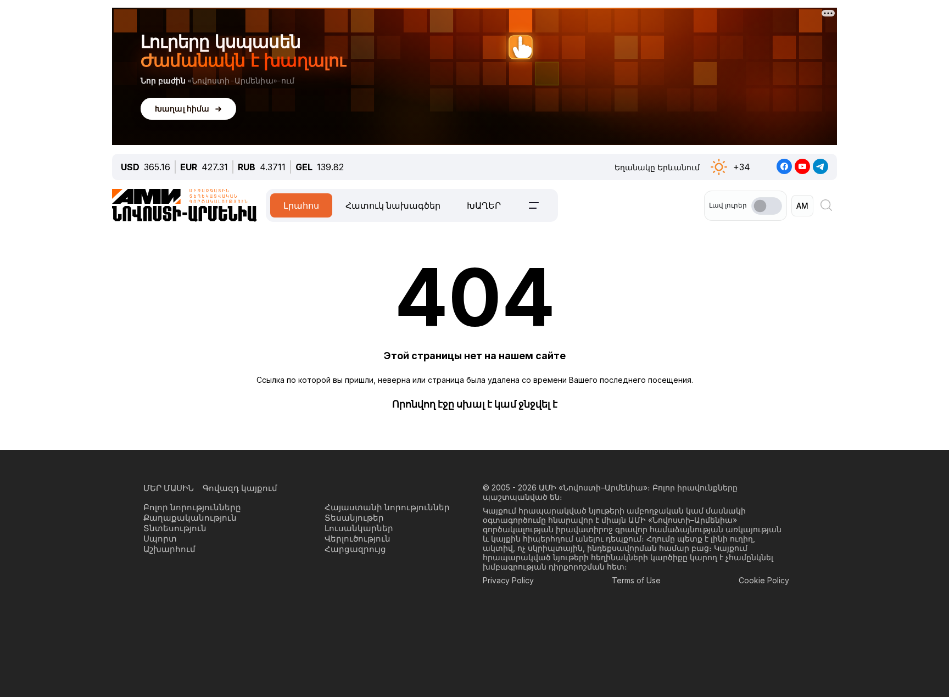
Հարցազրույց (355, 549)
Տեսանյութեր (354, 517)
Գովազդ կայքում (240, 488)
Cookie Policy (764, 580)
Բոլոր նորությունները (192, 507)
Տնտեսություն (174, 528)
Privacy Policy (508, 580)
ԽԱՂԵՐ (484, 205)
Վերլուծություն (357, 538)
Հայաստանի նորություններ (387, 507)
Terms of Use (636, 580)
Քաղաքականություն (190, 517)
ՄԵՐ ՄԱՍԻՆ (168, 488)
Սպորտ (160, 538)
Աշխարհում (169, 549)
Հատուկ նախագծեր (392, 205)
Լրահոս (301, 205)
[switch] (766, 206)
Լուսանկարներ (359, 528)
